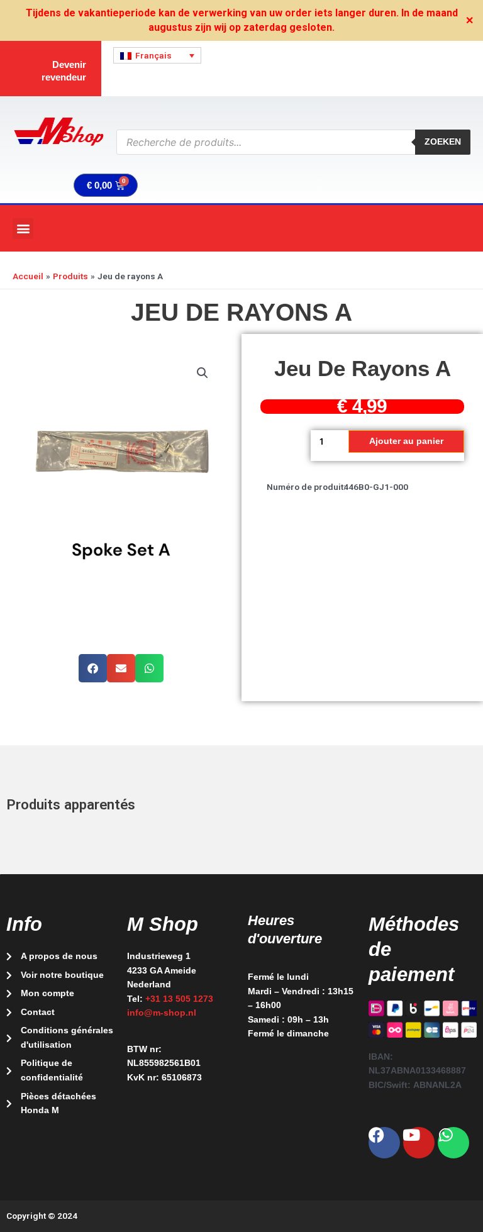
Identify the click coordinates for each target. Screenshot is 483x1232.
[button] (23, 228)
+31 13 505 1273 (179, 999)
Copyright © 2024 (41, 1216)
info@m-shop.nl (161, 1013)
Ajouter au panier (406, 441)
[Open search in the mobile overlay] (293, 142)
